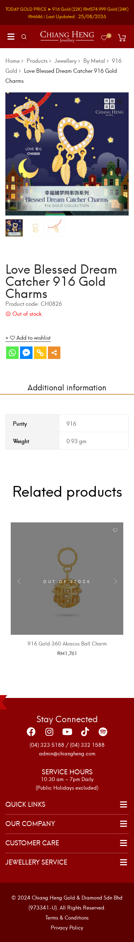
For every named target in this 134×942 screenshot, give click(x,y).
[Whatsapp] (12, 352)
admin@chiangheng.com (67, 753)
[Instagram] (49, 731)
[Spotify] (103, 731)
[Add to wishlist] (115, 530)
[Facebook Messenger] (26, 352)
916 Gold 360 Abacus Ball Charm (67, 643)
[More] (54, 352)
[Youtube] (67, 731)
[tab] (67, 387)
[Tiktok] (85, 731)
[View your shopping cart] (122, 38)
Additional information (67, 386)
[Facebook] (31, 731)
